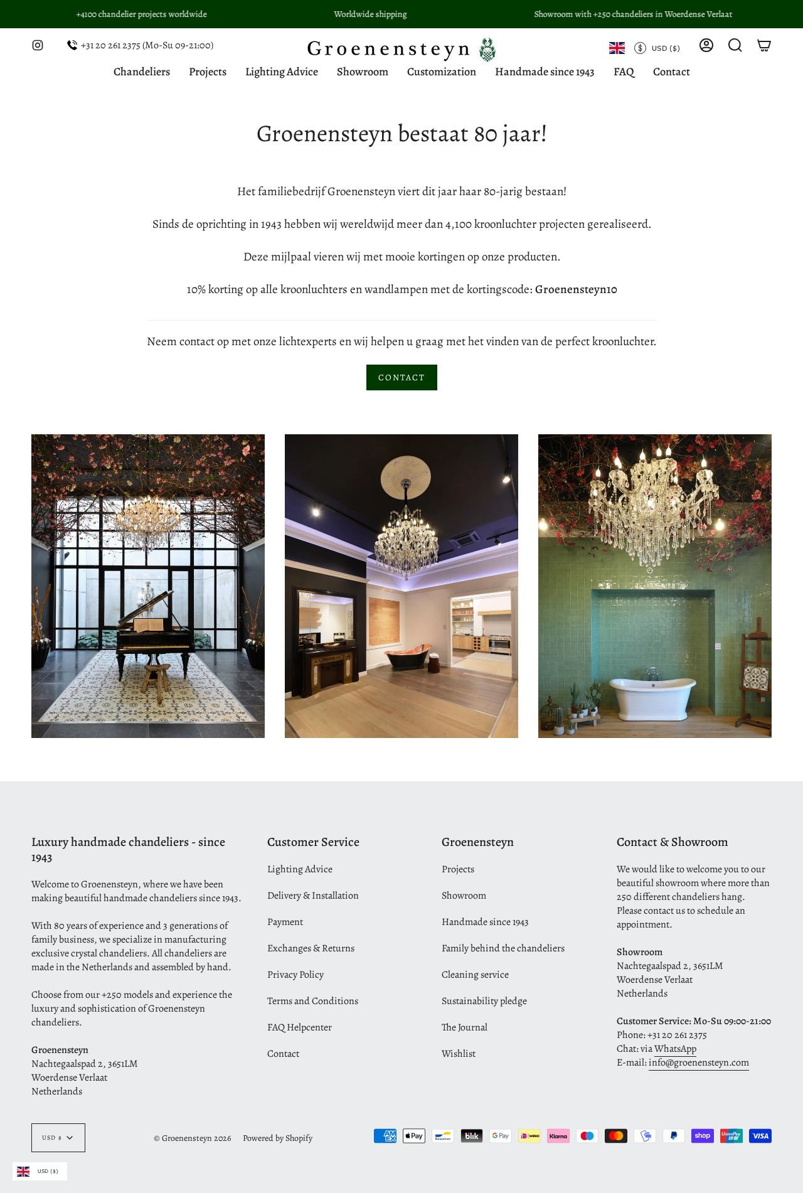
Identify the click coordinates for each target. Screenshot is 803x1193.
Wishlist (459, 1054)
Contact (283, 1054)
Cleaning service (475, 975)
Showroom (464, 895)
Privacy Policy (295, 975)
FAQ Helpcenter (299, 1027)
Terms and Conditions (312, 1001)
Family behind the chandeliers (503, 948)
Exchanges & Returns (310, 948)
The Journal (464, 1027)
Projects (458, 869)
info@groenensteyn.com (699, 1062)
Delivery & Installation (313, 895)
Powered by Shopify (277, 1138)
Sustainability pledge (484, 1001)
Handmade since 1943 (485, 922)
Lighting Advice (299, 869)
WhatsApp (675, 1049)
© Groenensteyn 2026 (192, 1138)
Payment (285, 922)
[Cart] (764, 45)
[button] (735, 45)
